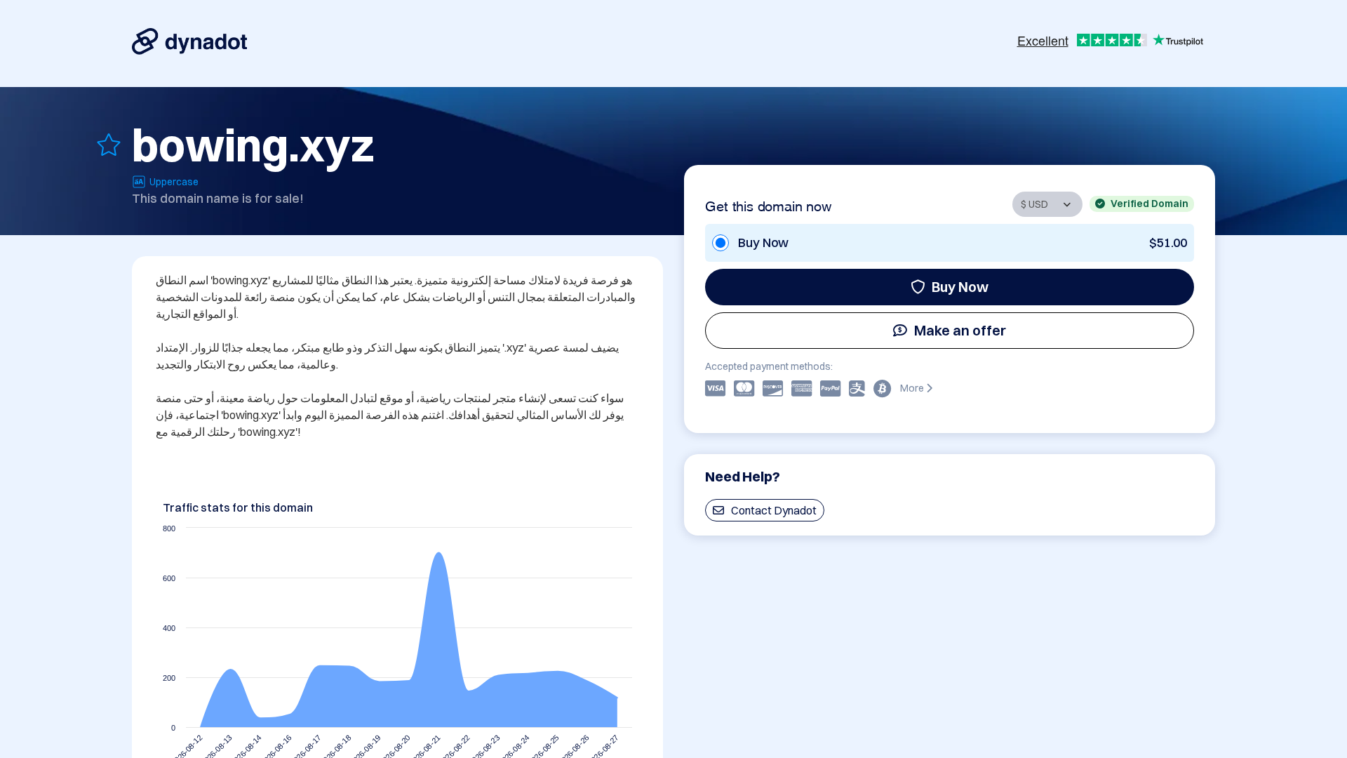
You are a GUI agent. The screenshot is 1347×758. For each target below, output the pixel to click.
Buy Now (960, 286)
